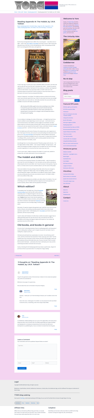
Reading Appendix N (25, 26)
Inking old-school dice (68, 117)
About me (65, 189)
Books (18, 26)
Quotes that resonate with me (69, 178)
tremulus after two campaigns (69, 138)
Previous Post (18, 255)
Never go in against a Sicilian (69, 122)
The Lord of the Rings (41, 27)
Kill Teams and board (68, 163)
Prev (23, 403)
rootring (22, 398)
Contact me (65, 201)
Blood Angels (66, 156)
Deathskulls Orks (67, 158)
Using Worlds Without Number (70, 141)
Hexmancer (65, 111)
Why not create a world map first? (70, 143)
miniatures (70, 26)
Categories (65, 93)
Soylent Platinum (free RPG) (69, 131)
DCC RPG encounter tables (69, 109)
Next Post (57, 255)
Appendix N (47, 26)
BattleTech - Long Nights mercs (70, 154)
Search (77, 100)
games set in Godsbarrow (70, 70)
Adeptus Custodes (67, 151)
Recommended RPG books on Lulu (71, 129)
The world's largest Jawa (68, 181)
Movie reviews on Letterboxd (69, 176)
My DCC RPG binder (67, 120)
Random (27, 403)
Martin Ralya (71, 22)
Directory (33, 403)
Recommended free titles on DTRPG (71, 127)
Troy (23, 315)
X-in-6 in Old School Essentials (69, 145)
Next (38, 403)
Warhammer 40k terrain (68, 168)
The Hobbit (33, 27)
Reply (55, 289)
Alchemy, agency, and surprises (70, 107)
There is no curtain (67, 134)
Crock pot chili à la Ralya (68, 174)
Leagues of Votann (67, 165)
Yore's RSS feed (66, 183)
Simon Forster (25, 272)
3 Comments (49, 27)
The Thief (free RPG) (67, 136)
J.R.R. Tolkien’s (29, 43)
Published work (66, 194)
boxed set (38, 200)
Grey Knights (66, 161)
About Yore (65, 192)
